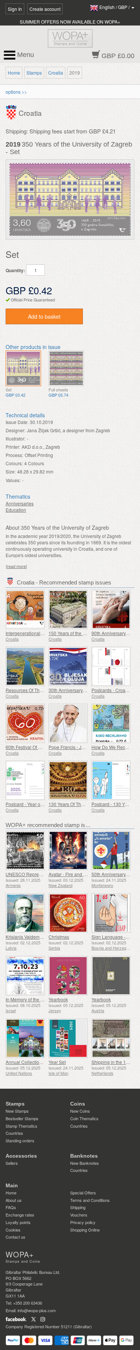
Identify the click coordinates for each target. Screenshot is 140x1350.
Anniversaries (20, 503)
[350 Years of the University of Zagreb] (23, 368)
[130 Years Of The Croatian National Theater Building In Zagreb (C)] (68, 780)
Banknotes (84, 1156)
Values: (13, 480)
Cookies (13, 1230)
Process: (14, 455)
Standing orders (20, 1140)
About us (14, 1200)
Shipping (77, 1207)
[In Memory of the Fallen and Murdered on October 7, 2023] (25, 975)
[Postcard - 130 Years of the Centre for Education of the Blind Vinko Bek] (111, 780)
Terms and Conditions (90, 1200)
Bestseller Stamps (22, 1118)
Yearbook (58, 999)
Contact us (15, 1237)
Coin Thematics (84, 1118)
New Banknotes (84, 1163)
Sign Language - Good (114, 936)
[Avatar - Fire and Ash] (68, 850)
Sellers (12, 1163)
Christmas (59, 936)
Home (14, 72)
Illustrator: (15, 438)
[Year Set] (68, 1038)
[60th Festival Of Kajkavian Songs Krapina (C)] (25, 723)
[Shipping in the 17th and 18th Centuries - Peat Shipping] (111, 1038)
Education (16, 509)
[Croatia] (12, 111)
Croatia (55, 72)
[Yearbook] (68, 975)
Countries (14, 1133)
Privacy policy (83, 1222)
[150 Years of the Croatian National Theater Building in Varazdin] (68, 609)
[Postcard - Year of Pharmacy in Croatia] (25, 780)
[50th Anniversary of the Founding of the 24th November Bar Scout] (111, 850)
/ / (115, 7)
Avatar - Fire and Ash (70, 874)
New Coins (80, 1111)
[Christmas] (68, 913)
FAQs (11, 1207)
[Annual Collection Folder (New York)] (25, 1038)
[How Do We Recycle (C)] (111, 723)
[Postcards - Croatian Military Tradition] (111, 666)
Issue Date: (17, 422)
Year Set (57, 1062)
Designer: (15, 430)
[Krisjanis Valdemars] (25, 913)
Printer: (13, 447)
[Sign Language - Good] (111, 913)
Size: (11, 471)
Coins (77, 1104)
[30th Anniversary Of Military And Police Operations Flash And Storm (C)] (68, 666)
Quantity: (15, 270)
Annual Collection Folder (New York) (43, 1062)
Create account (44, 9)
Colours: (14, 463)
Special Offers (83, 1193)
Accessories (21, 1156)
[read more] (16, 566)
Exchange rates (20, 1215)
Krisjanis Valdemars (26, 936)
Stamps (34, 72)
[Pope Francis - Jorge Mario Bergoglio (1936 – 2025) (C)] (68, 723)
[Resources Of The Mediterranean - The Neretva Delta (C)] (25, 666)
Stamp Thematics (21, 1126)
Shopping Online (85, 1230)
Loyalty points (18, 1222)
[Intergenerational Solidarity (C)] (25, 609)
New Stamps (17, 1111)
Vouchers (78, 1215)
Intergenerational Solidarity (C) (37, 633)
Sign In (15, 9)
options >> (16, 91)
